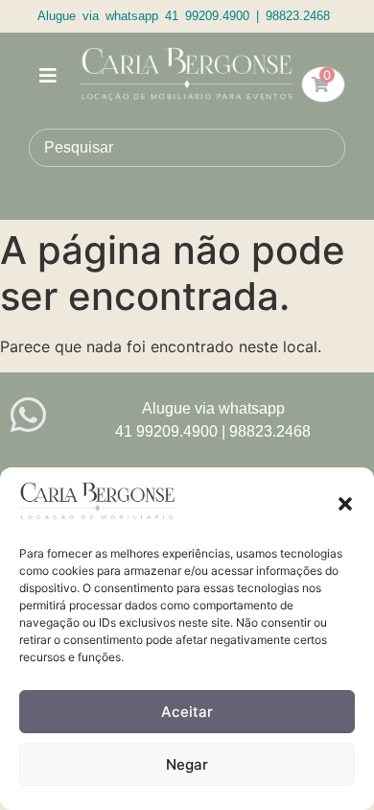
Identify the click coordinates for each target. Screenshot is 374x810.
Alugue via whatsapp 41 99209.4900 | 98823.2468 (183, 16)
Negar (187, 764)
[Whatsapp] (28, 415)
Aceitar (187, 712)
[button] (345, 503)
